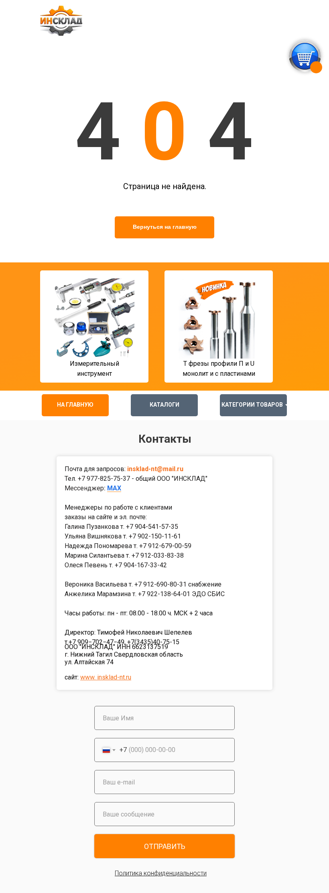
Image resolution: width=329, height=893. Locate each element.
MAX (114, 488)
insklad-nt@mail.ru (155, 469)
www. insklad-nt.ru (105, 677)
